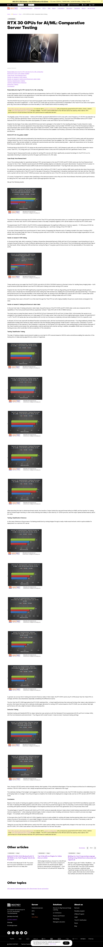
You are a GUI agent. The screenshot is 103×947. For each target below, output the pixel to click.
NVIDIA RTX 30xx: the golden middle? (18, 73)
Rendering (56, 919)
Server (35, 905)
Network (76, 908)
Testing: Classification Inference (16, 82)
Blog (20, 14)
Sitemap (9, 922)
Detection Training (12, 84)
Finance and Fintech (59, 916)
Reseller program (79, 911)
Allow (66, 943)
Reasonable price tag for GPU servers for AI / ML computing (25, 72)
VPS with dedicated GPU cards (21, 110)
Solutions (57, 905)
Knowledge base (12, 925)
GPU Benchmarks (32, 888)
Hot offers (35, 917)
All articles (82, 848)
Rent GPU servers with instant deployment (20, 109)
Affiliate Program (79, 914)
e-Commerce (57, 913)
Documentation (74, 4)
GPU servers (11, 888)
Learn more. (52, 944)
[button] (87, 847)
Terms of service (26, 944)
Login (92, 4)
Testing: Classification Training (16, 81)
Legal (76, 917)
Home (8, 14)
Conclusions (10, 86)
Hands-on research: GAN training (17, 77)
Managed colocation (59, 922)
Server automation (43, 888)
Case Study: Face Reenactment (16, 75)
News (76, 923)
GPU (33, 911)
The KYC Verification (80, 920)
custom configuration (50, 109)
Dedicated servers (20, 888)
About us (15, 14)
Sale (33, 914)
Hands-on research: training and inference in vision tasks (23, 79)
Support (63, 4)
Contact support (12, 919)
